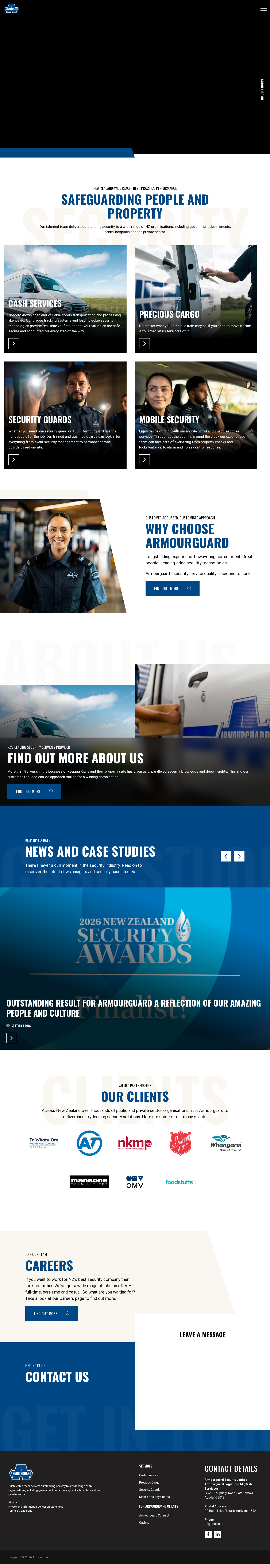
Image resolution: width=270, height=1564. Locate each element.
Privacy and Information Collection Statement (35, 1506)
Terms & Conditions (20, 1510)
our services (30, 125)
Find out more (166, 588)
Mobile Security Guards (154, 1497)
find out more (28, 791)
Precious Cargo (149, 1482)
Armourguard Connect (154, 1515)
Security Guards (149, 1489)
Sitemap (13, 1502)
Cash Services (148, 1475)
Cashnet (144, 1522)
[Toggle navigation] (263, 8)
